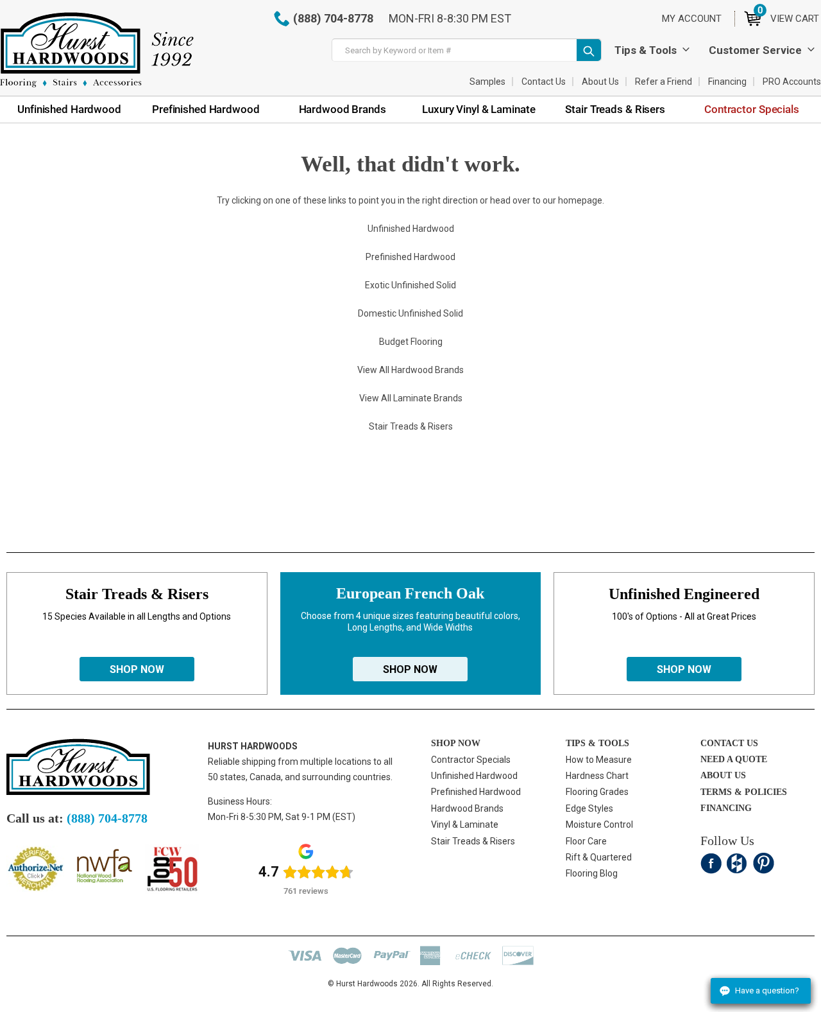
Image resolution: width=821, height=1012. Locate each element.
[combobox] (466, 50)
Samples (487, 81)
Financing (727, 81)
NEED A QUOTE (733, 759)
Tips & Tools (645, 50)
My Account (692, 18)
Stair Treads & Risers (473, 841)
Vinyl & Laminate (464, 824)
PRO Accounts (792, 81)
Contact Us (543, 81)
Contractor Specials (471, 760)
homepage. (581, 200)
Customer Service (755, 50)
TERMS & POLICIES (743, 792)
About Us (600, 81)
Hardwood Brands (467, 808)
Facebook (711, 863)
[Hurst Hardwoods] (97, 49)
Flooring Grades (597, 792)
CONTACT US (729, 743)
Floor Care (586, 841)
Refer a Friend (663, 81)
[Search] (589, 50)
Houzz (737, 863)
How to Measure (599, 760)
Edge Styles (589, 808)
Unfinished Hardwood (474, 776)
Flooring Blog (592, 873)
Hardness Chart (597, 776)
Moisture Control (599, 824)
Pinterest (763, 863)
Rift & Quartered (599, 857)
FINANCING (726, 808)
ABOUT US (723, 775)
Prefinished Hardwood (476, 792)
